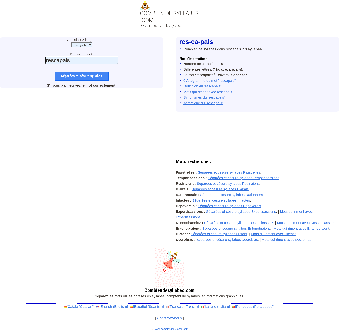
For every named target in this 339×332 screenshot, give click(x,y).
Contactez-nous (169, 318)
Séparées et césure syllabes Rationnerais (232, 195)
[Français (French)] (184, 306)
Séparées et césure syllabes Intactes (221, 200)
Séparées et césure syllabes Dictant (219, 234)
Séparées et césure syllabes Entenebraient (236, 228)
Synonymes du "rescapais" (204, 97)
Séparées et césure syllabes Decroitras (227, 240)
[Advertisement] (169, 23)
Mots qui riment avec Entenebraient (301, 228)
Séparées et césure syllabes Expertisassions (241, 212)
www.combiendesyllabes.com (171, 328)
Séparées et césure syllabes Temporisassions (243, 178)
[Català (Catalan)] (80, 306)
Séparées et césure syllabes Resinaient (228, 184)
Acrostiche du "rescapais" (203, 103)
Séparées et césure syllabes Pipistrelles (229, 172)
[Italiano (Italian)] (217, 306)
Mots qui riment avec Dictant (273, 234)
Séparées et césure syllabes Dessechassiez (238, 223)
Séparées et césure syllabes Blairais (220, 189)
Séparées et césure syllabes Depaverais (229, 206)
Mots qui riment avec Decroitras (286, 240)
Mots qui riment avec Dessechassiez (305, 223)
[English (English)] (113, 306)
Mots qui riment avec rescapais (207, 92)
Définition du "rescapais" (202, 86)
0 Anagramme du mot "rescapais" (209, 81)
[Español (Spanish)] (148, 306)
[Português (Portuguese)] (254, 306)
